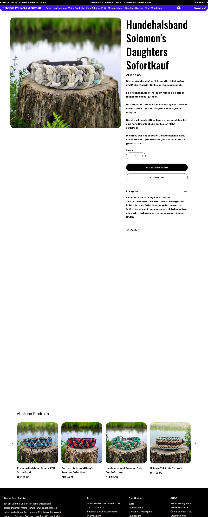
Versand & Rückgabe (140, 511)
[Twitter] (139, 230)
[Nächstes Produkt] (196, 443)
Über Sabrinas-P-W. (181, 511)
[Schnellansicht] (37, 442)
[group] (104, 450)
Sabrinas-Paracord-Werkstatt (22, 8)
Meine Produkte (179, 507)
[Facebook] (131, 230)
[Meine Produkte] (200, 507)
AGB (131, 503)
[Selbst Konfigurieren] (200, 503)
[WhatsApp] (127, 230)
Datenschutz (136, 507)
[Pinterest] (135, 230)
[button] (56, 8)
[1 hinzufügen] (142, 156)
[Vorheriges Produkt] (12, 443)
